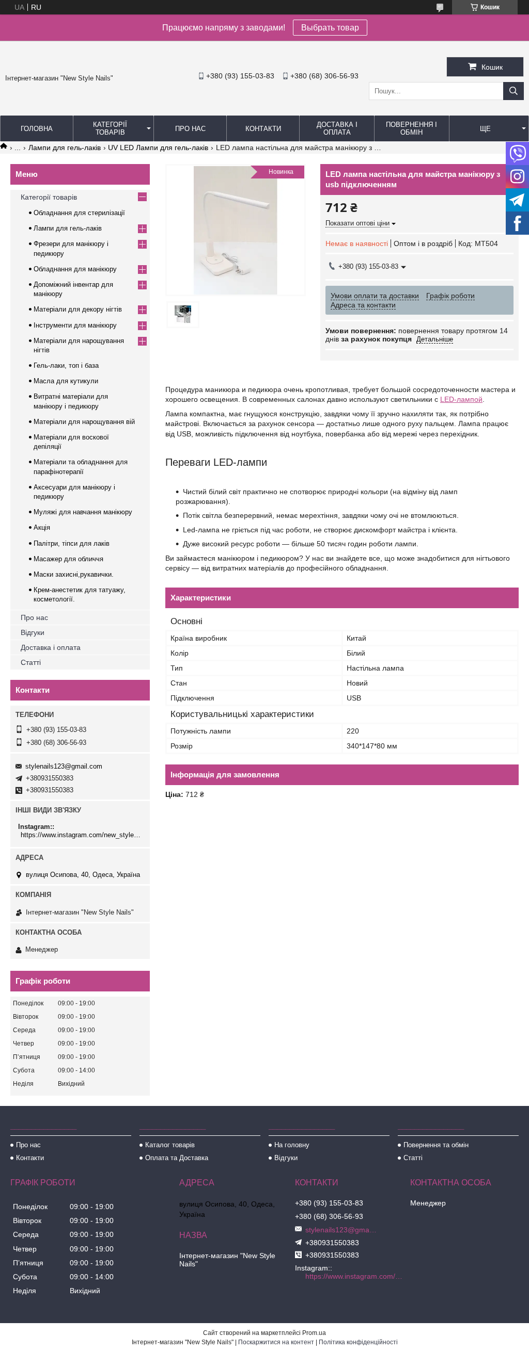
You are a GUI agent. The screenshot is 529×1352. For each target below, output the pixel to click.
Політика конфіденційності (358, 1342)
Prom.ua (314, 1333)
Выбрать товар (330, 27)
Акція (42, 527)
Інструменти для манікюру (75, 325)
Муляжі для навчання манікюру (83, 512)
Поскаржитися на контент (276, 1342)
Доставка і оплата (337, 128)
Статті (31, 662)
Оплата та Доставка (176, 1158)
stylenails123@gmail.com (63, 766)
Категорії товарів (110, 128)
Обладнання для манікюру (75, 269)
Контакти (263, 129)
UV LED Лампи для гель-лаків (158, 147)
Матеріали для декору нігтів (78, 309)
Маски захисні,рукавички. (74, 574)
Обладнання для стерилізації (79, 213)
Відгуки (32, 632)
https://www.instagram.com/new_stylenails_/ (81, 835)
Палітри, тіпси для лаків (72, 543)
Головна (37, 129)
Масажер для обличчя (68, 559)
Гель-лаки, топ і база (66, 365)
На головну (291, 1145)
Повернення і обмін (411, 128)
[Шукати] (513, 91)
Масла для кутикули (66, 381)
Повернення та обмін (436, 1145)
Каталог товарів (170, 1145)
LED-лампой (461, 399)
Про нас (190, 129)
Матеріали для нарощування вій (84, 422)
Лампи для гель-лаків (64, 147)
